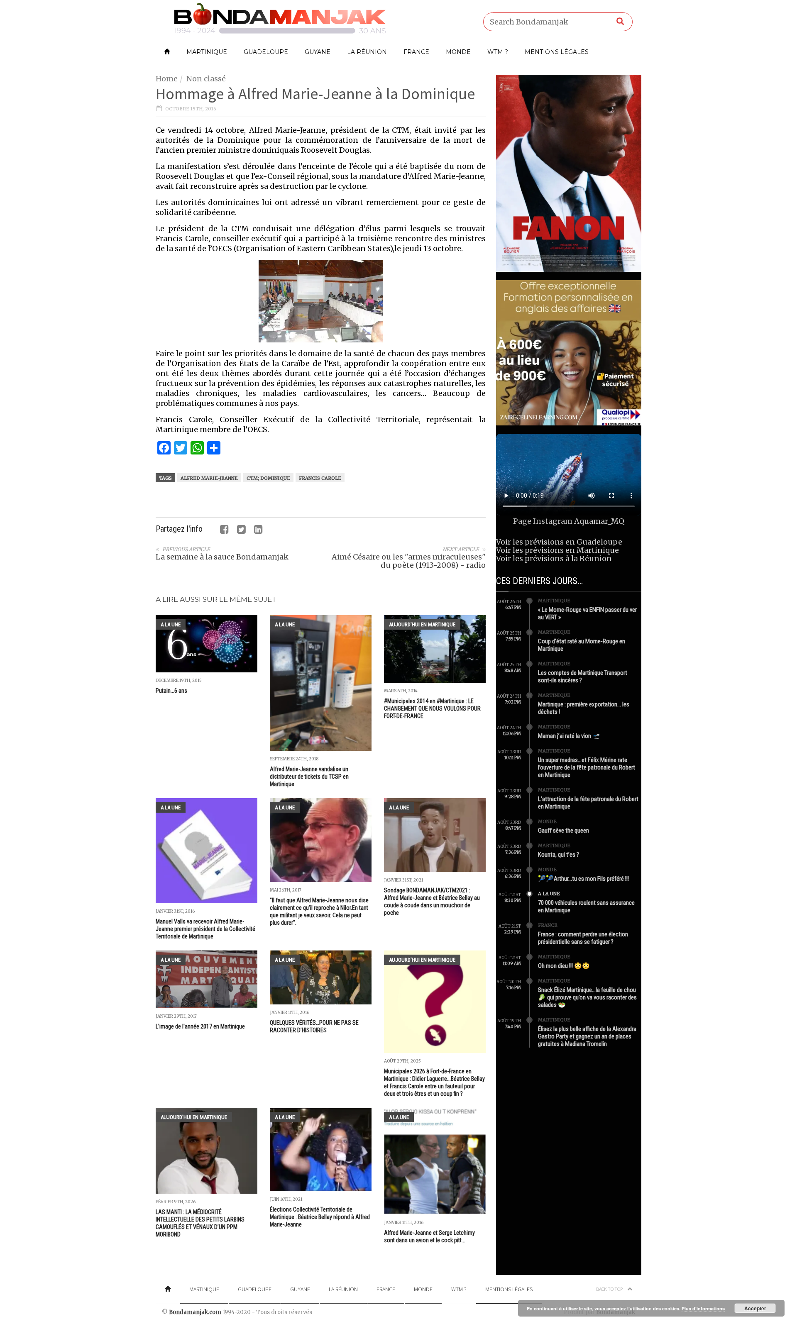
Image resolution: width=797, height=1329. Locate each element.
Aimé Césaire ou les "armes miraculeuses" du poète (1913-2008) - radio (409, 561)
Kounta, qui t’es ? (558, 854)
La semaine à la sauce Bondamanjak (222, 557)
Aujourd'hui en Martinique (422, 624)
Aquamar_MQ (599, 521)
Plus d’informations (703, 1308)
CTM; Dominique (268, 478)
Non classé (206, 78)
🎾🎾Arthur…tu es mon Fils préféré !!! (583, 878)
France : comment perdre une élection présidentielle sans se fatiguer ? (583, 938)
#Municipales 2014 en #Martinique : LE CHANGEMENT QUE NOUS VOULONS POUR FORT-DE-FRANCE (432, 708)
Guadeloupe (266, 52)
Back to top (609, 1289)
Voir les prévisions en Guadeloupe (559, 542)
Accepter (755, 1308)
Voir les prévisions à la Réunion (554, 558)
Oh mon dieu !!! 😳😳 (564, 966)
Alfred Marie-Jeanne (209, 478)
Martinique (206, 52)
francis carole (320, 478)
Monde (458, 52)
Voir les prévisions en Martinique (557, 550)
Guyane (317, 52)
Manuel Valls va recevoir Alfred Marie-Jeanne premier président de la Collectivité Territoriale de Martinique (205, 929)
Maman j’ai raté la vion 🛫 (569, 736)
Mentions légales (557, 52)
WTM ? (497, 52)
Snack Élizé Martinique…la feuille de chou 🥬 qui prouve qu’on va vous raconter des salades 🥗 (587, 997)
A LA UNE (171, 624)
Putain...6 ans (171, 690)
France (416, 52)
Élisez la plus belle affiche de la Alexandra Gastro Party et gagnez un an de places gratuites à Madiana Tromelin (587, 1036)
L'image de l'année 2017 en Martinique (200, 1026)
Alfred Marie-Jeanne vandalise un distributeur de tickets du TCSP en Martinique (309, 776)
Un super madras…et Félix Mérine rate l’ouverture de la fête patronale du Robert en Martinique (586, 767)
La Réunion (367, 52)
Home (167, 78)
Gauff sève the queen (563, 830)
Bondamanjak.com (195, 1312)
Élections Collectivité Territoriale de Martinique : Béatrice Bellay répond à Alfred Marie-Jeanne (320, 1217)
